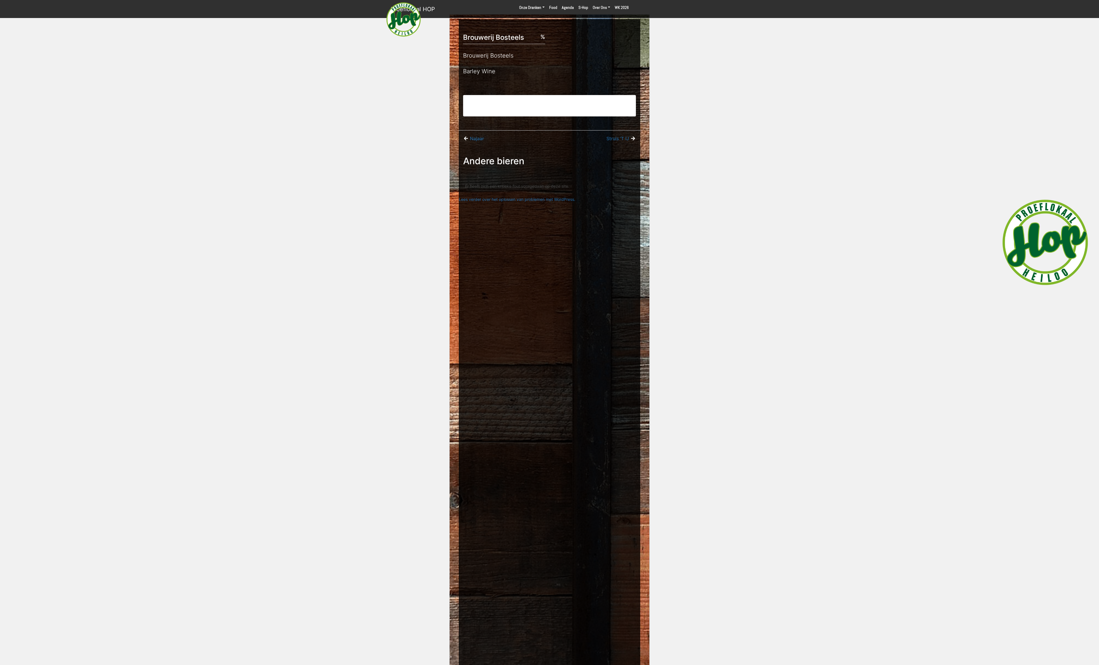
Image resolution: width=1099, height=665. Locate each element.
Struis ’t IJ (617, 138)
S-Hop (583, 7)
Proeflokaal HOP (413, 9)
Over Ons (600, 7)
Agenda (568, 7)
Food (553, 7)
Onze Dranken (530, 7)
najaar (477, 138)
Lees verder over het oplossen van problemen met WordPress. (517, 199)
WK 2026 (622, 7)
